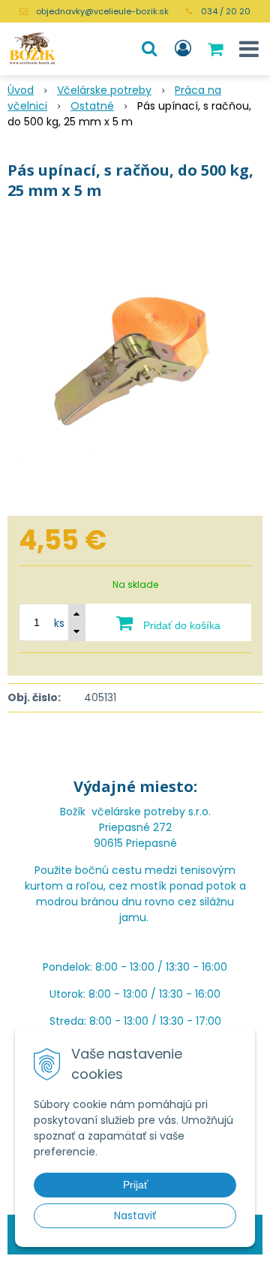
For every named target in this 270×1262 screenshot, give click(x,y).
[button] (149, 49)
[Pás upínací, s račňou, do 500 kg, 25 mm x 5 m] (135, 361)
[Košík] (216, 49)
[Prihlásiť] (183, 49)
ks (59, 623)
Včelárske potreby (104, 90)
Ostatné (92, 105)
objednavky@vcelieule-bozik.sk (102, 11)
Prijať (135, 1185)
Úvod (21, 90)
